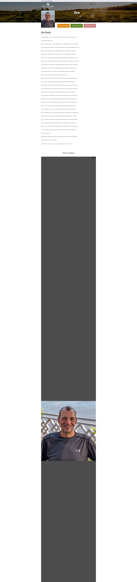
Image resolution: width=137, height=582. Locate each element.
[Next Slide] (94, 431)
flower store (70, 143)
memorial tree (54, 143)
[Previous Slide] (43, 431)
